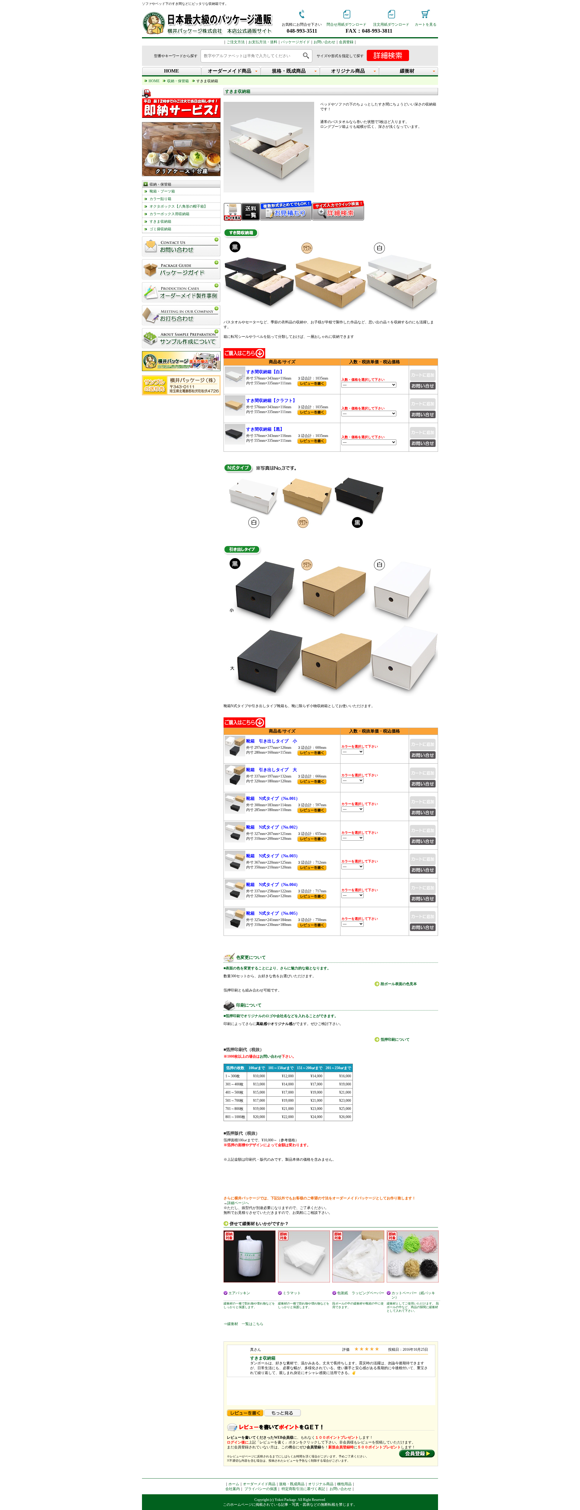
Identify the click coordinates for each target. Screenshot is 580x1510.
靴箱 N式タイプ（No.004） (273, 884)
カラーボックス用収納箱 (169, 214)
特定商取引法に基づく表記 (303, 1489)
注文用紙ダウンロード (391, 24)
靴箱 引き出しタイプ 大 (271, 770)
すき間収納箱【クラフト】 (271, 400)
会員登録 (346, 42)
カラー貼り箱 (160, 199)
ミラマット (292, 1293)
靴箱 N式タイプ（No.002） (273, 827)
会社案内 (232, 1489)
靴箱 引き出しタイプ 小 (271, 741)
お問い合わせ (324, 42)
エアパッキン (239, 1293)
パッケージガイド (295, 42)
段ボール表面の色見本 (399, 984)
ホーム (233, 1484)
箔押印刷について (395, 1039)
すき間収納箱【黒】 (265, 429)
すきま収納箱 (160, 221)
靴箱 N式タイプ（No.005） (273, 913)
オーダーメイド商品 (259, 1484)
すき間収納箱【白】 (265, 372)
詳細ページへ (238, 1203)
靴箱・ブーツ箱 (162, 191)
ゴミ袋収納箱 (160, 229)
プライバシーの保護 (260, 1489)
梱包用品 (344, 1484)
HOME (171, 70)
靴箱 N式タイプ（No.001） (273, 798)
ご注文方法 (236, 42)
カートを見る (426, 24)
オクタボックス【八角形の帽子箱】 (179, 206)
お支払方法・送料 (262, 42)
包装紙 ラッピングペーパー (360, 1293)
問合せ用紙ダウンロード (346, 24)
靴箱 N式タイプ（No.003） (273, 856)
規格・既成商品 (291, 1484)
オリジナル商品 (321, 1484)
